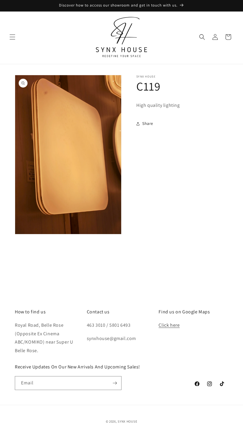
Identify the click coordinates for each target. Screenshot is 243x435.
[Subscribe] (114, 383)
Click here (169, 325)
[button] (12, 37)
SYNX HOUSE (127, 421)
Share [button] (147, 123)
